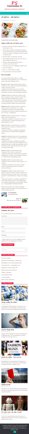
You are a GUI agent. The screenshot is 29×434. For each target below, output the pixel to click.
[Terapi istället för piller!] (14, 299)
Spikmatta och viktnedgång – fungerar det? (11, 260)
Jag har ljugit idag (7, 330)
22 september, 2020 (7, 20)
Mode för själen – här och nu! (11, 357)
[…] (26, 309)
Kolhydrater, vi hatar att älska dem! (9, 267)
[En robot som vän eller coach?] (14, 409)
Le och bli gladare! (5, 277)
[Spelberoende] (14, 382)
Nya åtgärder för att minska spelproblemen (11, 262)
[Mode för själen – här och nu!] (14, 354)
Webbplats (3, 235)
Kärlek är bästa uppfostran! (7, 279)
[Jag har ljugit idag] (14, 327)
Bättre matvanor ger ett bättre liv (9, 270)
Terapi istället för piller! (6, 274)
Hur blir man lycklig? (5, 258)
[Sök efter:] (14, 250)
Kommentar (4, 216)
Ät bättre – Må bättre (6, 272)
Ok (14, 431)
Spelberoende (5, 384)
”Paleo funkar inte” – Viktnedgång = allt (10, 265)
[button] (27, 13)
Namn (2, 226)
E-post (3, 231)
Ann (14, 20)
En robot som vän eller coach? (11, 412)
